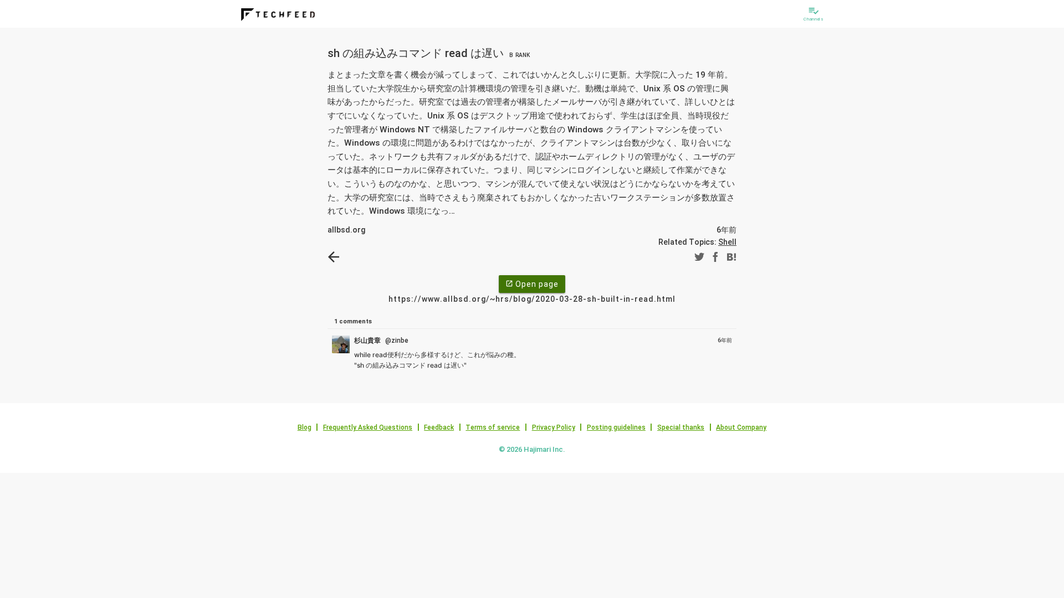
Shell (727, 242)
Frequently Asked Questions (367, 427)
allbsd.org (346, 229)
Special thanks (680, 427)
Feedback (439, 427)
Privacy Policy (553, 427)
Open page (532, 284)
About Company (741, 427)
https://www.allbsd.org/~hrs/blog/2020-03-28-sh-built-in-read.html (532, 299)
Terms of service (493, 427)
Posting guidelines (616, 427)
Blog (304, 427)
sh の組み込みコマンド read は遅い (429, 53)
